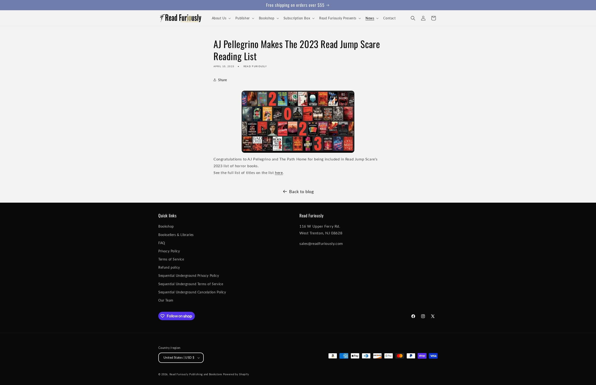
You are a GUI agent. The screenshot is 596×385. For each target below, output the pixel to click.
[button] (221, 18)
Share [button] (222, 80)
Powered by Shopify (236, 374)
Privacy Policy (169, 251)
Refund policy (169, 267)
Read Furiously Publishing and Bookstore (195, 374)
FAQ (161, 243)
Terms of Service (171, 259)
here (279, 172)
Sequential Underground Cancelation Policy (192, 292)
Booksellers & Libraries (176, 235)
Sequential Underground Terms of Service (190, 284)
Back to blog (301, 191)
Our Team (165, 300)
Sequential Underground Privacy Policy (188, 275)
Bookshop (166, 226)
